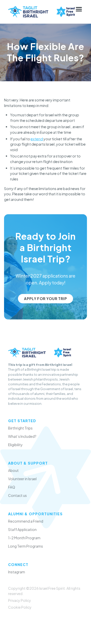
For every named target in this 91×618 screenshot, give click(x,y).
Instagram (16, 572)
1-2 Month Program (24, 537)
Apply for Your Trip (45, 298)
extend (37, 139)
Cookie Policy (20, 607)
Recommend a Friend (25, 521)
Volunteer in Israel (22, 478)
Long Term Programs (25, 546)
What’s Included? (22, 436)
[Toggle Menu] (79, 9)
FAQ (11, 487)
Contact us (17, 495)
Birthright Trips (20, 428)
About (13, 470)
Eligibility (15, 444)
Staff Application (22, 529)
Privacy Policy (19, 600)
